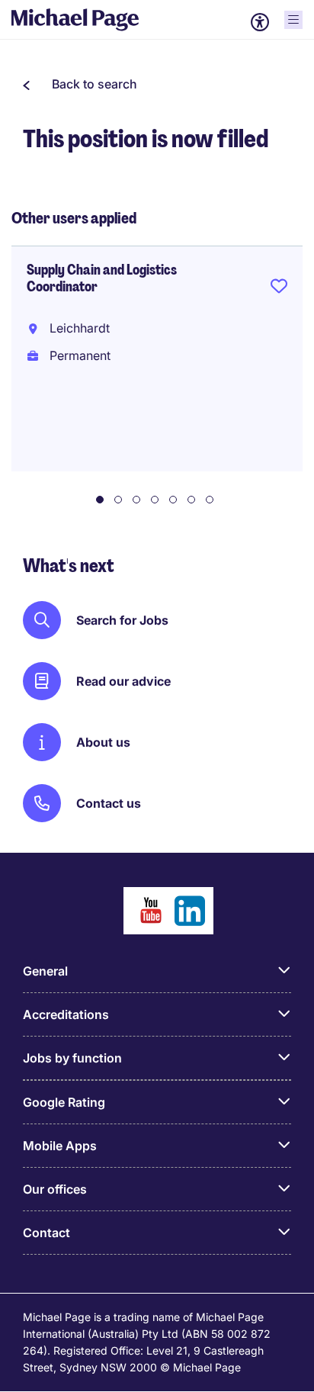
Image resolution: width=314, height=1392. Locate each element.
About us (103, 742)
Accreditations (66, 1014)
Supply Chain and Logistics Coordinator (102, 278)
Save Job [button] (279, 289)
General (45, 971)
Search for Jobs (122, 620)
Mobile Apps (60, 1146)
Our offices (55, 1189)
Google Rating (64, 1102)
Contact (46, 1232)
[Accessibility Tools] (260, 22)
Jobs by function (72, 1058)
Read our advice (123, 681)
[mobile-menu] (293, 20)
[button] (80, 84)
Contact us (108, 803)
